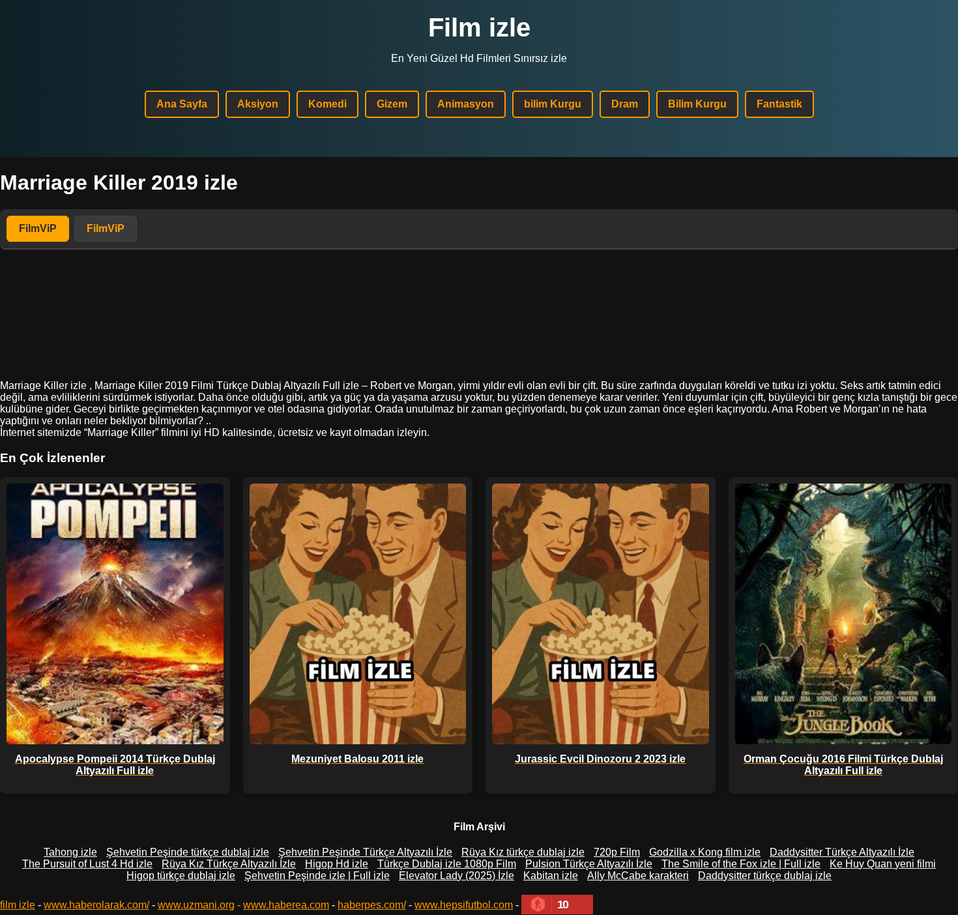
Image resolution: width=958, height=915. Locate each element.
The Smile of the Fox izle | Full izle (740, 863)
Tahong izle (70, 852)
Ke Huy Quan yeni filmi (883, 863)
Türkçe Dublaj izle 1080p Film (446, 863)
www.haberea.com (286, 904)
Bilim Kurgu (697, 103)
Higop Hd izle (336, 863)
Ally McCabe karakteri (638, 875)
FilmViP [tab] (38, 228)
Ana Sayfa (181, 103)
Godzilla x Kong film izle (705, 852)
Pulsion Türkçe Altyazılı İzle (588, 863)
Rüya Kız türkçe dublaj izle (523, 852)
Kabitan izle (550, 875)
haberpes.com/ (372, 904)
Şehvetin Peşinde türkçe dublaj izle (187, 852)
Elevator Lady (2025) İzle (456, 875)
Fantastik (779, 103)
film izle (17, 904)
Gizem (392, 103)
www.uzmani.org (196, 904)
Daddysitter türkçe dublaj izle (765, 875)
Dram (624, 103)
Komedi (327, 103)
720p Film (617, 852)
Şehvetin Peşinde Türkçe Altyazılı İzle (365, 852)
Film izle (479, 27)
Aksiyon (257, 103)
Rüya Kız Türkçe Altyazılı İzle (229, 863)
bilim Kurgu (552, 103)
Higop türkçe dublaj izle (180, 875)
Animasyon (465, 103)
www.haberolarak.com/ (96, 904)
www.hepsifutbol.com (463, 904)
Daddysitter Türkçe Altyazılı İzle (842, 852)
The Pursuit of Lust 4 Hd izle (87, 863)
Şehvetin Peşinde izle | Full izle (317, 875)
